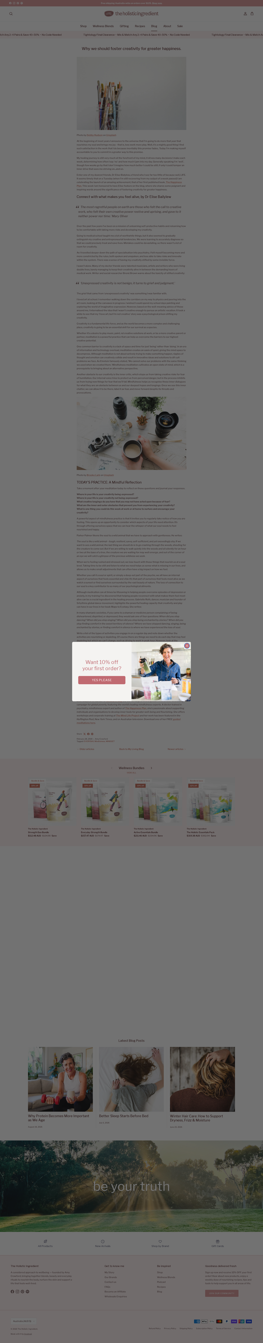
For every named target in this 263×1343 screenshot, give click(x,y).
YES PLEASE (102, 680)
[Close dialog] (187, 645)
